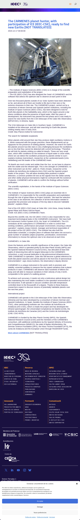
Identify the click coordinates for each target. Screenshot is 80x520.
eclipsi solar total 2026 (58, 412)
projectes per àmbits (12, 407)
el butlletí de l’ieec (56, 420)
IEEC (6, 367)
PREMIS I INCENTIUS (32, 420)
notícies (52, 404)
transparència (9, 374)
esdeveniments (54, 409)
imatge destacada (56, 415)
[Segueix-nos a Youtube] (18, 470)
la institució (9, 371)
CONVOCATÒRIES (30, 415)
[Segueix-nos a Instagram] (24, 470)
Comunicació (55, 401)
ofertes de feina (10, 379)
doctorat (28, 412)
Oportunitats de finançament (60, 376)
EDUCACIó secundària (33, 404)
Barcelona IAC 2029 (56, 389)
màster (28, 409)
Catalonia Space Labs (57, 371)
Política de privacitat (42, 517)
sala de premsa (55, 417)
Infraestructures (32, 384)
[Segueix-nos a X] (6, 470)
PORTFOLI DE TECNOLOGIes (13, 412)
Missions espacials (32, 374)
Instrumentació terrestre (35, 376)
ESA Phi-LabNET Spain (57, 384)
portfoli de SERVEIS (11, 409)
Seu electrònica (10, 384)
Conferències (30, 392)
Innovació (8, 401)
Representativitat (56, 379)
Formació (29, 401)
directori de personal (12, 376)
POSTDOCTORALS (31, 417)
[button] (77, 484)
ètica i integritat (11, 381)
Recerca (28, 367)
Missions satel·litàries (58, 374)
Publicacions (30, 389)
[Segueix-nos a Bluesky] (29, 470)
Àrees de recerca (31, 371)
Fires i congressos (56, 381)
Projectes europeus (32, 386)
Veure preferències (40, 512)
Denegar (40, 507)
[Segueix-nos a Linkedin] (12, 470)
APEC (51, 367)
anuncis (52, 407)
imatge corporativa (56, 422)
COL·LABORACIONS (10, 404)
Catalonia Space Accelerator (60, 386)
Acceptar (40, 501)
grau (27, 407)
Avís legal (52, 517)
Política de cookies (30, 517)
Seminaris (28, 394)
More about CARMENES (18, 333)
